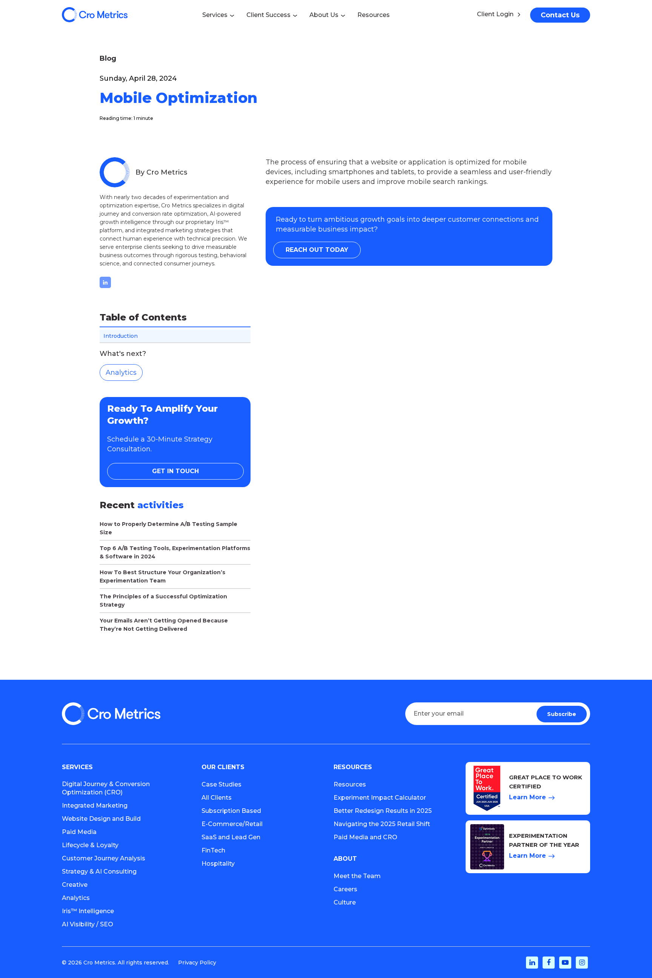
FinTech (213, 850)
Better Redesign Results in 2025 (383, 810)
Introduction (120, 336)
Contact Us (560, 15)
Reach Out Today (317, 249)
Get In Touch (175, 471)
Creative (75, 884)
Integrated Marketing (95, 805)
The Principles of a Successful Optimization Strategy (163, 600)
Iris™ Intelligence (88, 911)
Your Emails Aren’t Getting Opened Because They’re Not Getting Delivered (164, 624)
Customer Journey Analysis (103, 858)
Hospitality (218, 863)
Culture (345, 902)
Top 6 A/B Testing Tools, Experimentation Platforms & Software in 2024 (175, 552)
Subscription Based (231, 810)
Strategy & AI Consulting (99, 871)
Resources (350, 784)
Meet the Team (357, 876)
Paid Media (79, 831)
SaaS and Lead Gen (230, 837)
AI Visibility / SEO (87, 924)
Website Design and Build (101, 818)
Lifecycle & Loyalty (90, 845)
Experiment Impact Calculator (380, 797)
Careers (345, 889)
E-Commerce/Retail (232, 824)
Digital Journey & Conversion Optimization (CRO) (106, 788)
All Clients (216, 797)
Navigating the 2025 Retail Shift (382, 824)
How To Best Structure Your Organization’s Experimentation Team (162, 576)
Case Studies (221, 784)
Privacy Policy (197, 962)
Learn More (527, 797)
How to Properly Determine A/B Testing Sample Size (168, 528)
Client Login (495, 14)
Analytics (121, 372)
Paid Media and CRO (365, 837)
